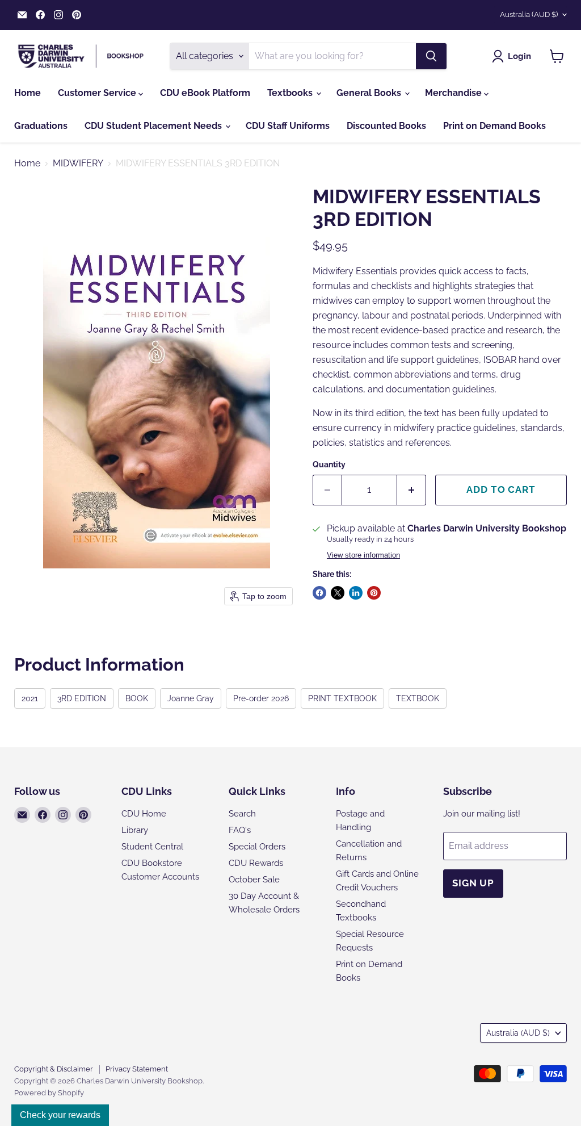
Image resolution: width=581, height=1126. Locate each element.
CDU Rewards (256, 863)
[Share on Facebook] (319, 593)
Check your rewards (60, 1115)
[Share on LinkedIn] (356, 593)
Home (27, 92)
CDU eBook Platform (205, 92)
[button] (514, 56)
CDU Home (143, 814)
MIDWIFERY (78, 163)
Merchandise (454, 92)
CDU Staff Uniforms (288, 125)
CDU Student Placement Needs (154, 125)
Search (242, 814)
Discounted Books (386, 125)
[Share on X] (337, 593)
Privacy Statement (137, 1069)
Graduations (41, 125)
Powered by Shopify (49, 1093)
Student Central (152, 847)
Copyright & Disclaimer (53, 1069)
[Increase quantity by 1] (411, 490)
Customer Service (98, 92)
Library (134, 830)
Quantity (329, 464)
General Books (369, 92)
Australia (529, 14)
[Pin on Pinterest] (374, 593)
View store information (363, 555)
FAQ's (240, 830)
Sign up (473, 883)
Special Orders (257, 847)
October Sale (254, 879)
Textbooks (291, 92)
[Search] (431, 56)
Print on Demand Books (494, 125)
